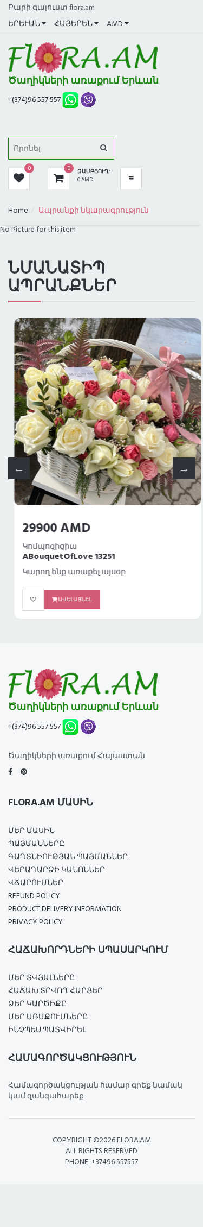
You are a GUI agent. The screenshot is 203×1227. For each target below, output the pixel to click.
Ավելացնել (68, 599)
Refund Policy (34, 896)
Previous (19, 468)
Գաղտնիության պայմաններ (68, 857)
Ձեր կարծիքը (37, 1004)
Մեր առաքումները (48, 1017)
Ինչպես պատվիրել (47, 1030)
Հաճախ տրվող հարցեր (55, 991)
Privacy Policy (35, 922)
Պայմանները (36, 844)
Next (184, 468)
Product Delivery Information (65, 909)
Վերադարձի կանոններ (56, 870)
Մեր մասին (31, 831)
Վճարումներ (35, 883)
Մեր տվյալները (41, 978)
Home (18, 211)
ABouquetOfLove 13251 (62, 557)
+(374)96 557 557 (34, 100)
